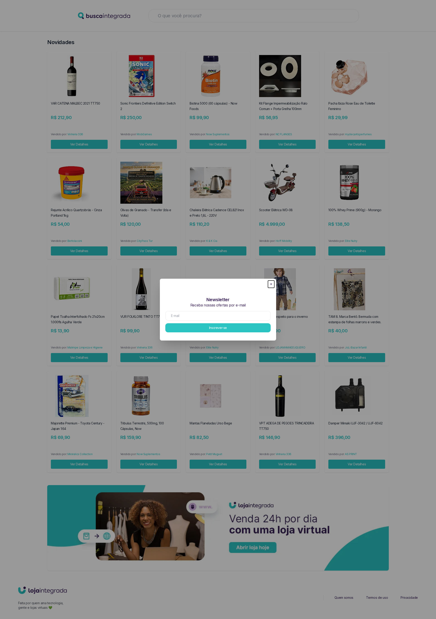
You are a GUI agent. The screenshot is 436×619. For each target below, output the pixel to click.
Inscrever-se (218, 328)
